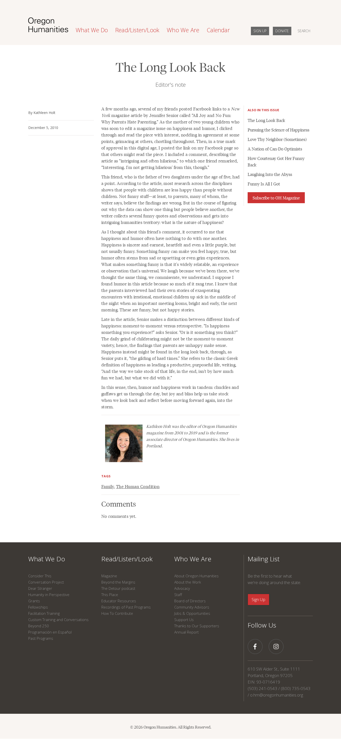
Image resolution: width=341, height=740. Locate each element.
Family (107, 486)
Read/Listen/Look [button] (137, 30)
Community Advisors (191, 607)
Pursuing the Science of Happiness (278, 130)
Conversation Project (46, 582)
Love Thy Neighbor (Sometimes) (277, 139)
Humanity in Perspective (48, 594)
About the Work (187, 582)
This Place (109, 594)
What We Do (46, 558)
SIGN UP (260, 30)
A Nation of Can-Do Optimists (275, 149)
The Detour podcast (118, 588)
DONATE (282, 30)
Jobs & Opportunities (192, 613)
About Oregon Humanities (196, 575)
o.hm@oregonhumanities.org (276, 695)
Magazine (109, 575)
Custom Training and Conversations (58, 619)
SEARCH (304, 30)
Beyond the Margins (118, 582)
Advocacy (182, 588)
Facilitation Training (44, 613)
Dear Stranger (40, 588)
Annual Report (186, 632)
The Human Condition (138, 486)
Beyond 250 (38, 625)
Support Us (184, 619)
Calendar (218, 30)
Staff (178, 594)
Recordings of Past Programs (126, 607)
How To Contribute (117, 613)
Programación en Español (50, 632)
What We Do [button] (92, 30)
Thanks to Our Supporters (196, 625)
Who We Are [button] (183, 30)
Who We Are (192, 558)
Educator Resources (118, 600)
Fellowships (38, 607)
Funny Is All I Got (264, 184)
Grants (34, 600)
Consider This (39, 575)
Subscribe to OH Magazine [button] (276, 198)
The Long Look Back (266, 120)
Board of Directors (190, 600)
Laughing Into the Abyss (270, 174)
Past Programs (40, 638)
